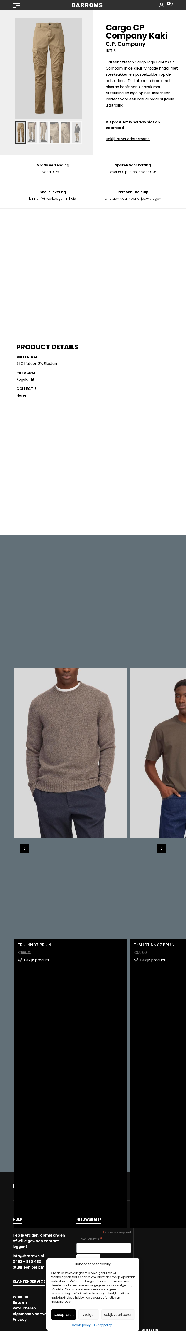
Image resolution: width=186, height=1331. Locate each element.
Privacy (20, 1319)
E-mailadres (89, 1239)
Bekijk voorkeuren (118, 1314)
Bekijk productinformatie (128, 139)
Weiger (89, 1314)
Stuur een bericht (29, 1267)
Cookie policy (81, 1325)
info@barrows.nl (28, 1256)
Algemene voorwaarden (35, 1313)
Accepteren (64, 1314)
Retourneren (24, 1308)
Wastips (20, 1296)
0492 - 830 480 (27, 1261)
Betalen (20, 1302)
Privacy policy (102, 1325)
